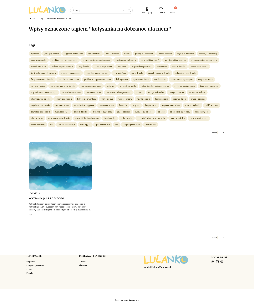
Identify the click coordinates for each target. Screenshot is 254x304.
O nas (29, 269)
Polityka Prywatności (35, 265)
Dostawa (82, 261)
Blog (41, 18)
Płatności (83, 265)
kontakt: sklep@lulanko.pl (157, 267)
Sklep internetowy (126, 300)
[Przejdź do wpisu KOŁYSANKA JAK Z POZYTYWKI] (60, 166)
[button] (129, 10)
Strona (214, 132)
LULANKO (32, 18)
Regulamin (30, 261)
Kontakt (29, 273)
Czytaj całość (30, 214)
